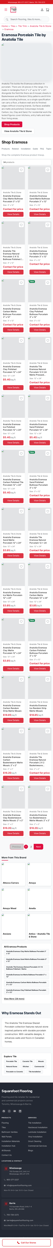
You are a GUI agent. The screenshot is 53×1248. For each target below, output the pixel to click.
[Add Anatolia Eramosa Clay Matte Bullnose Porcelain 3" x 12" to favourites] (21, 169)
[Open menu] (6, 10)
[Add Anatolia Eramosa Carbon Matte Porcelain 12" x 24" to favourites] (47, 566)
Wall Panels (7, 1136)
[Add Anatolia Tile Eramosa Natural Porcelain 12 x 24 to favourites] (47, 511)
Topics (49, 149)
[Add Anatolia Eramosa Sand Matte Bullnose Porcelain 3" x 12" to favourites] (47, 169)
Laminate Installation (37, 1132)
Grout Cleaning (34, 1141)
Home (5, 26)
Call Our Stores (28, 1242)
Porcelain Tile (11, 1061)
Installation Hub (8, 1146)
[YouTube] (15, 1111)
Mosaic (41, 1061)
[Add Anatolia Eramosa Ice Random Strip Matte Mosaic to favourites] (47, 679)
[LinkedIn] (20, 1111)
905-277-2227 (13, 1180)
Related (15, 149)
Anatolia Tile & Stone (40, 26)
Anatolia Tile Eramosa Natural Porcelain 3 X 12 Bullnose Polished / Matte (24, 968)
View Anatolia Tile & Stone (18, 131)
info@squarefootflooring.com (19, 1185)
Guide (35, 149)
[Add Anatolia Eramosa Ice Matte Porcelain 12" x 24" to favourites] (21, 566)
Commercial (39, 1066)
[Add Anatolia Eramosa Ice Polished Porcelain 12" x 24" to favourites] (21, 398)
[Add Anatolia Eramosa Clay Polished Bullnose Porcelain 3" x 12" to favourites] (47, 282)
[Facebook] (4, 1111)
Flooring (5, 1123)
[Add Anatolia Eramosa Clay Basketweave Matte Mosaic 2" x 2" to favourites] (21, 788)
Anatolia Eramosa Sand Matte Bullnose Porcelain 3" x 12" (26, 960)
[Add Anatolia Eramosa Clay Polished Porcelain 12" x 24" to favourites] (21, 340)
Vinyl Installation (35, 1136)
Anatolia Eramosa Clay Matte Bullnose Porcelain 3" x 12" (26, 952)
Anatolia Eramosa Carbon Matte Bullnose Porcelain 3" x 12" (26, 983)
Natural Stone (11, 1066)
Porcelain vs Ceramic (14, 1072)
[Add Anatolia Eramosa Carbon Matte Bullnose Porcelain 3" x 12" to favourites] (21, 282)
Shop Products (12, 124)
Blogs (30, 1150)
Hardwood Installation (37, 1127)
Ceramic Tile (27, 1061)
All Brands (6, 1150)
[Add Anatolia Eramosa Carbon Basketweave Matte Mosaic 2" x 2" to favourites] (21, 731)
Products (6, 149)
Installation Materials (11, 1141)
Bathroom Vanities (10, 1132)
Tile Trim (22, 26)
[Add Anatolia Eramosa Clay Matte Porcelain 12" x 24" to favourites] (21, 621)
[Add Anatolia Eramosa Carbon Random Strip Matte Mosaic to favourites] (21, 679)
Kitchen (26, 1066)
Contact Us (7, 1155)
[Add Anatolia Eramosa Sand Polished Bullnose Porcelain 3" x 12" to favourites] (47, 453)
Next (38, 846)
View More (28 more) (14, 999)
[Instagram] (9, 1111)
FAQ (42, 149)
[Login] (42, 9)
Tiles (13, 26)
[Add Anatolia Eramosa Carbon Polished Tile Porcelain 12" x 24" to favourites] (21, 453)
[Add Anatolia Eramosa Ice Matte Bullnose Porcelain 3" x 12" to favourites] (47, 224)
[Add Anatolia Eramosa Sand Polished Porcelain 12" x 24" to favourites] (47, 398)
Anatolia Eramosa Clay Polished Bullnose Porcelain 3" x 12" (26, 991)
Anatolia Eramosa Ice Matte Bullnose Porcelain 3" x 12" (26, 976)
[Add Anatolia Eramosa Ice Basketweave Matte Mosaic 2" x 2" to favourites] (47, 788)
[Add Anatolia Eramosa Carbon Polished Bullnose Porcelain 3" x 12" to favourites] (47, 621)
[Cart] (47, 9)
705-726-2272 (13, 1215)
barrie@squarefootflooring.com (20, 1220)
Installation (26, 149)
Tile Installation (35, 1072)
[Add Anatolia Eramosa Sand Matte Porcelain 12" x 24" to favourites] (21, 511)
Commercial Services (37, 1146)
